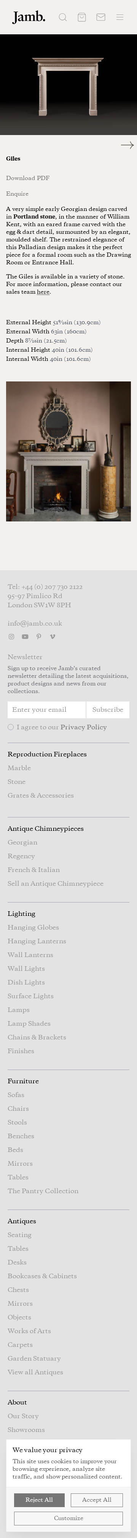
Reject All (39, 1500)
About (17, 1402)
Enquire (17, 194)
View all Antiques (35, 1372)
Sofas (16, 1095)
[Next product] (129, 145)
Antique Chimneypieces (46, 828)
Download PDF (27, 178)
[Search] (63, 17)
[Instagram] (11, 636)
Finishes (21, 1051)
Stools (17, 1122)
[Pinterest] (39, 636)
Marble (19, 768)
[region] (68, 84)
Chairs (18, 1108)
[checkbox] (11, 727)
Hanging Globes (33, 927)
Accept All (97, 1500)
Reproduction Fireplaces (47, 754)
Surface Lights (31, 996)
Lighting (21, 914)
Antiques (22, 1221)
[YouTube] (25, 636)
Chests (18, 1290)
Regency (21, 856)
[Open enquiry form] (101, 17)
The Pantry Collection (43, 1191)
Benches (21, 1136)
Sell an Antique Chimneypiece (56, 883)
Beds (15, 1150)
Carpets (20, 1345)
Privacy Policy (84, 727)
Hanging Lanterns (37, 941)
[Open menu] (120, 17)
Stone (16, 782)
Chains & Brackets (37, 1037)
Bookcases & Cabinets (42, 1276)
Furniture (23, 1081)
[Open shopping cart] (82, 17)
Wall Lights (26, 968)
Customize (68, 1518)
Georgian (22, 842)
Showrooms (26, 1430)
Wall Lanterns (30, 955)
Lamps (19, 1010)
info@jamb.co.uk (35, 623)
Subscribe (107, 709)
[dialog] (68, 1485)
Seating (20, 1235)
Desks (17, 1262)
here (43, 292)
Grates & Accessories (41, 795)
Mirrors (20, 1163)
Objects (19, 1317)
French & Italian (34, 870)
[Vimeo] (52, 636)
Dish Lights (26, 982)
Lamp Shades (29, 1023)
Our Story (23, 1416)
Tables (18, 1177)
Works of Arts (29, 1331)
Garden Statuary (34, 1358)
